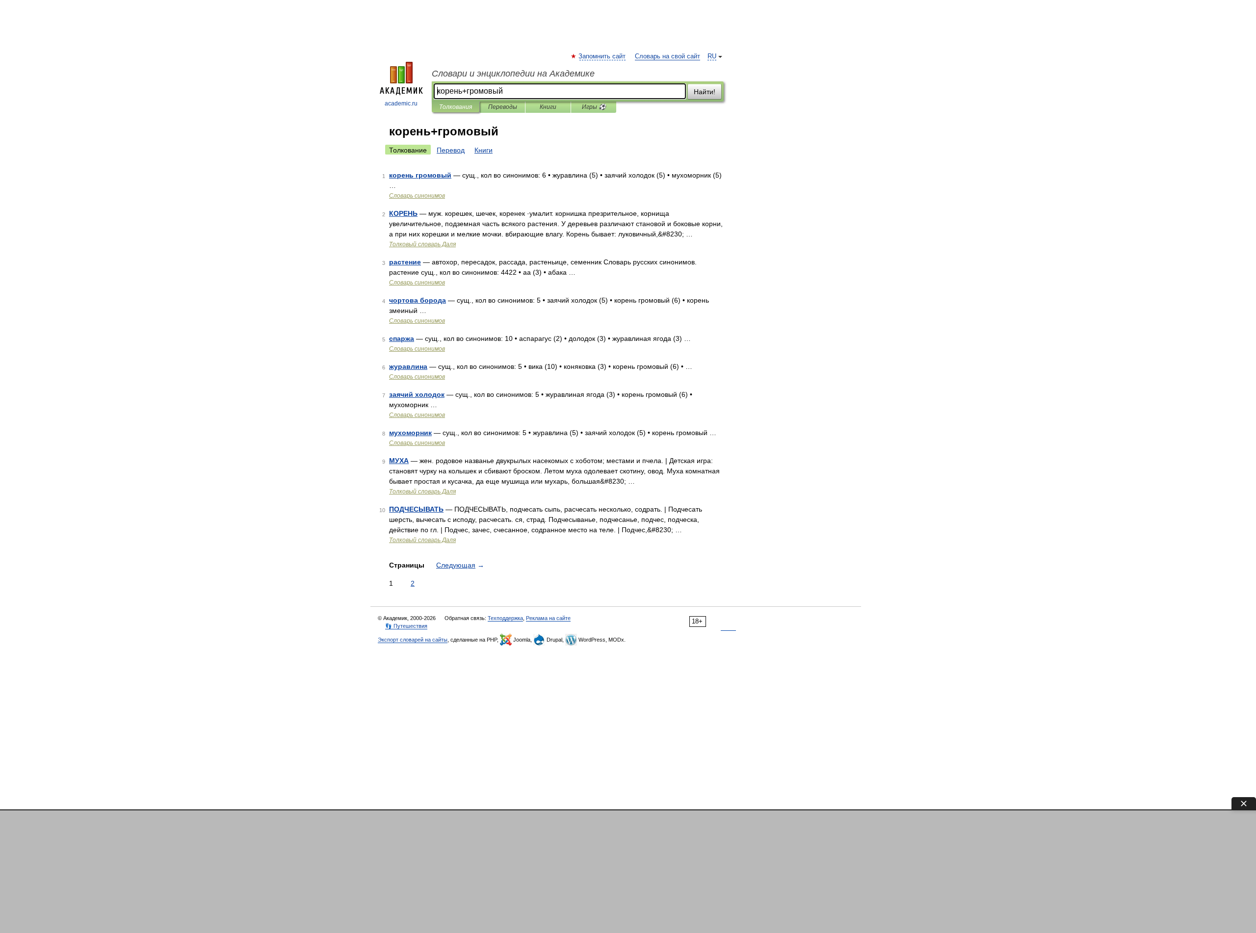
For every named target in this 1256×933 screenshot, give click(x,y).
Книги (548, 107)
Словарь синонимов (417, 195)
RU (711, 56)
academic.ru (401, 103)
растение (405, 262)
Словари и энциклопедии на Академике (513, 73)
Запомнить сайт (602, 56)
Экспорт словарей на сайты (412, 640)
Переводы (502, 107)
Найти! (704, 92)
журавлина (408, 366)
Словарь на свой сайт (667, 56)
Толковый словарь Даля (422, 244)
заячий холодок (417, 394)
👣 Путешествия (406, 626)
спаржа (401, 338)
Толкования (455, 107)
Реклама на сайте (548, 618)
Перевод (451, 150)
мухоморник (410, 433)
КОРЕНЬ (403, 213)
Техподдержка (505, 618)
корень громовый (420, 175)
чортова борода (417, 300)
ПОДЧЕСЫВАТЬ (416, 509)
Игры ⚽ (594, 107)
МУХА (399, 461)
